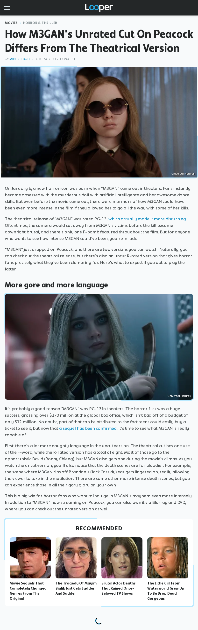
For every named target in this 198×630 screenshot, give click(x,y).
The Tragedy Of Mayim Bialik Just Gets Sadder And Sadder (76, 588)
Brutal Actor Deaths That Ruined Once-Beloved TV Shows (118, 588)
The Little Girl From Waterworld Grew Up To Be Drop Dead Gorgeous (165, 591)
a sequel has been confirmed (88, 428)
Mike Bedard (19, 59)
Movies (11, 22)
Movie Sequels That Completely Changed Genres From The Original (28, 591)
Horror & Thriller (40, 22)
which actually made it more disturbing (147, 219)
